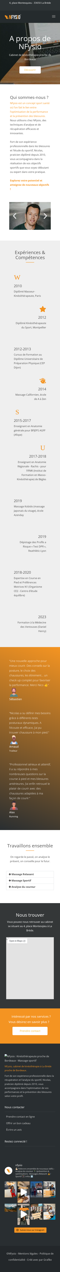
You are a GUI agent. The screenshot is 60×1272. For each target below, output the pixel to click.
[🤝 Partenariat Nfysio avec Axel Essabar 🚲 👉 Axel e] (36, 1189)
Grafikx (48, 1259)
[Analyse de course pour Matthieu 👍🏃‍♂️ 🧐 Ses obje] (49, 1212)
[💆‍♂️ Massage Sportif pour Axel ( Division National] (24, 1192)
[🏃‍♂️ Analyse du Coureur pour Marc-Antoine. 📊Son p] (49, 1189)
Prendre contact (30, 1031)
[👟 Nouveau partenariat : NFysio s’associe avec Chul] (11, 1208)
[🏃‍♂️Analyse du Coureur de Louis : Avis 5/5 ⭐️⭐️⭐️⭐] (24, 1214)
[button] (14, 216)
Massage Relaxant (23, 874)
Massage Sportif (21, 880)
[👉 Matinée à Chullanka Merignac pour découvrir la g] (36, 1212)
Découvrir (30, 70)
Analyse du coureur (23, 887)
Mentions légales (28, 1253)
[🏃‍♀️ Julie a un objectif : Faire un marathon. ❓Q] (11, 1189)
